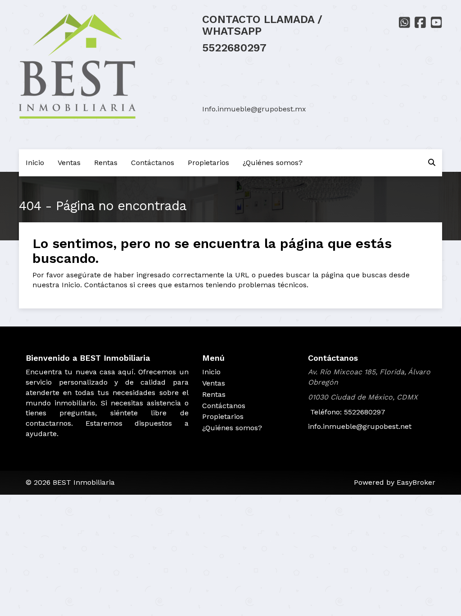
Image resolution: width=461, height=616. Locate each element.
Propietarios (208, 162)
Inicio (35, 162)
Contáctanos (152, 162)
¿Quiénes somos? (273, 162)
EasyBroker (416, 482)
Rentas (106, 162)
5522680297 (234, 47)
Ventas (69, 162)
